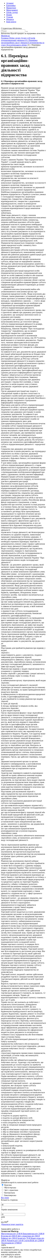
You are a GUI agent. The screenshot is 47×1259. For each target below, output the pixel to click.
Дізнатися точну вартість (12, 1224)
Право (9, 15)
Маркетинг (11, 8)
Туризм (9, 17)
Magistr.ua (5, 36)
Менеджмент (12, 10)
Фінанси (10, 19)
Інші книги (11, 22)
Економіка (11, 5)
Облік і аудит (12, 12)
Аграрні (9, 3)
